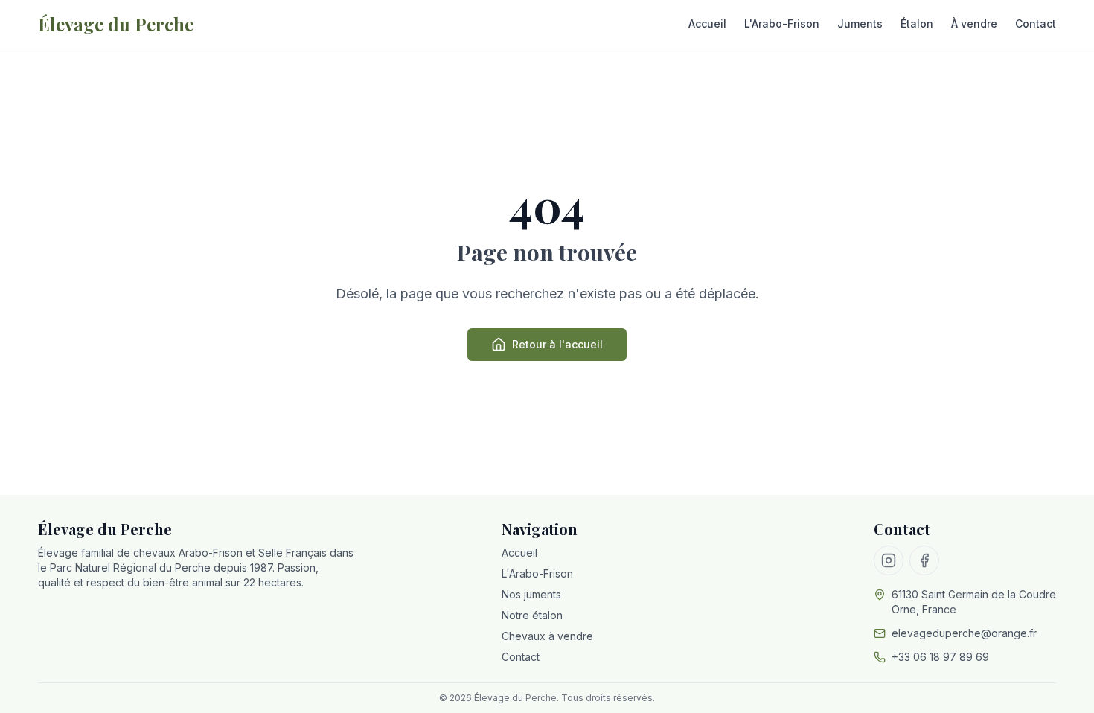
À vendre (974, 23)
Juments (860, 23)
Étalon (917, 23)
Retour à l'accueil (557, 344)
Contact (1035, 23)
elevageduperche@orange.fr (964, 633)
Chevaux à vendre (547, 636)
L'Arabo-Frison (781, 23)
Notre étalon (532, 615)
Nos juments (531, 594)
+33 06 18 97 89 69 (940, 656)
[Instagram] (888, 560)
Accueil (707, 23)
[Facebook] (924, 560)
